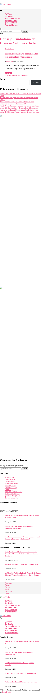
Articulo (10, 477)
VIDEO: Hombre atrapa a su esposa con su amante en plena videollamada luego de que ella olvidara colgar (19, 107)
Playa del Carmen (12, 18)
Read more (8, 73)
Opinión (9, 490)
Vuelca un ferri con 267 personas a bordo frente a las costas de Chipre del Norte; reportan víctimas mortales (19, 111)
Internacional (11, 484)
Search (24, 31)
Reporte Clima (11, 21)
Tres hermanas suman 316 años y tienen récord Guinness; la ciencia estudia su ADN (17, 103)
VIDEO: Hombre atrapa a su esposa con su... (21, 673)
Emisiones (10, 482)
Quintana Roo (11, 23)
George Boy (9, 61)
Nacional (11, 488)
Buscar (2, 79)
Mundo (10, 486)
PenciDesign (6, 692)
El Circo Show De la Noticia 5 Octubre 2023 (21, 564)
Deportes (10, 479)
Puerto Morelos (11, 25)
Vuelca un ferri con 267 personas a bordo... (21, 682)
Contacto (9, 16)
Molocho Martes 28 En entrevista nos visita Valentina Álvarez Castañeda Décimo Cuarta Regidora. (21, 554)
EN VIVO (8, 14)
